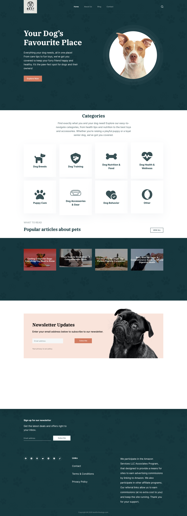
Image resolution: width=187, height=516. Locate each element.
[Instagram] (54, 458)
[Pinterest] (37, 458)
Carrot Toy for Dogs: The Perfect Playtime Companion (111, 276)
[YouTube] (48, 458)
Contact (110, 7)
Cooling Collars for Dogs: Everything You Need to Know (37, 278)
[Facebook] (26, 458)
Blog (99, 7)
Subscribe (83, 341)
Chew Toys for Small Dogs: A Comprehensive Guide (75, 273)
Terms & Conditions (83, 473)
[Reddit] (43, 458)
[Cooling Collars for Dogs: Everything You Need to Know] (40, 259)
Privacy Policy (79, 481)
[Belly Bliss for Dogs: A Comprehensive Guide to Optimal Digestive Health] (147, 259)
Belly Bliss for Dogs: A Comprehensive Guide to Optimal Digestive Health (145, 278)
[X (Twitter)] (31, 458)
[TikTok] (60, 458)
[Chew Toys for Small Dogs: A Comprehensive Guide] (75, 258)
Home (76, 7)
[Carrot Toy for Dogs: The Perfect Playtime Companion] (111, 259)
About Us (88, 7)
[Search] (162, 7)
